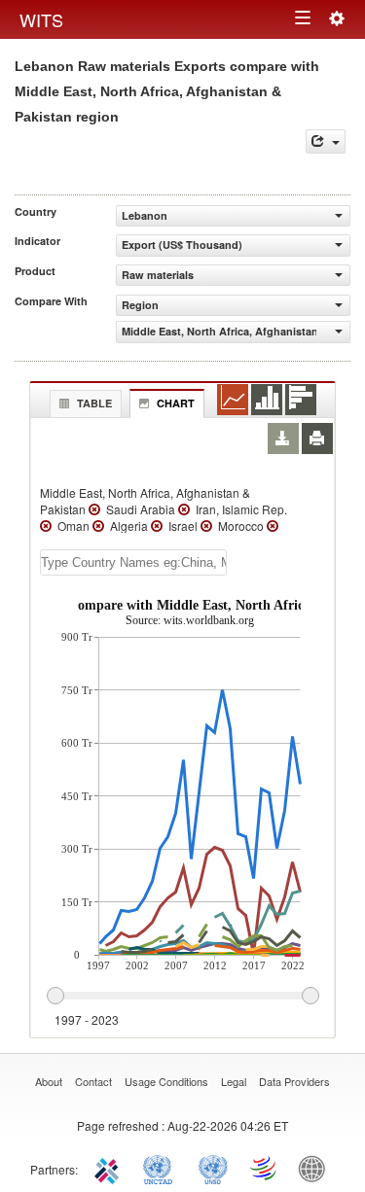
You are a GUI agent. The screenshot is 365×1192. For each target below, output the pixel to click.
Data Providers (294, 1081)
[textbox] (133, 562)
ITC (110, 1167)
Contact (93, 1081)
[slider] (182, 996)
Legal (233, 1081)
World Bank (316, 1167)
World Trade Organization (264, 1167)
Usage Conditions (166, 1081)
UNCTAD (161, 1167)
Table (94, 403)
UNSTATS (213, 1167)
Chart (176, 403)
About (48, 1081)
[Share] (326, 141)
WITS (41, 19)
